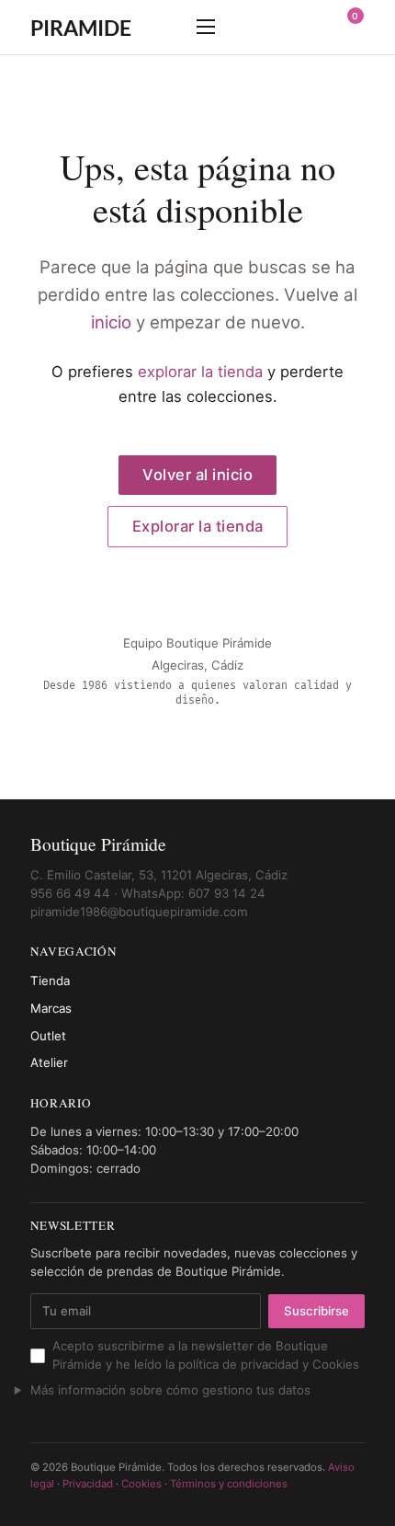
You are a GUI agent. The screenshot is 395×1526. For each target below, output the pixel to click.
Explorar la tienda (198, 526)
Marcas (51, 1008)
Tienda (50, 980)
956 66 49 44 (70, 893)
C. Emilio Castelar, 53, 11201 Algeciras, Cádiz (159, 874)
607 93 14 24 (226, 893)
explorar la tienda (200, 371)
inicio (111, 322)
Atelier (49, 1062)
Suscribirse (316, 1310)
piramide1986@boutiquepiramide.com (139, 911)
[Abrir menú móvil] (206, 26)
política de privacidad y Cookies (268, 1364)
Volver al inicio (197, 474)
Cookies (141, 1483)
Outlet (48, 1035)
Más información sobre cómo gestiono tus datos (170, 1390)
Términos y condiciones (229, 1483)
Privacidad (87, 1483)
